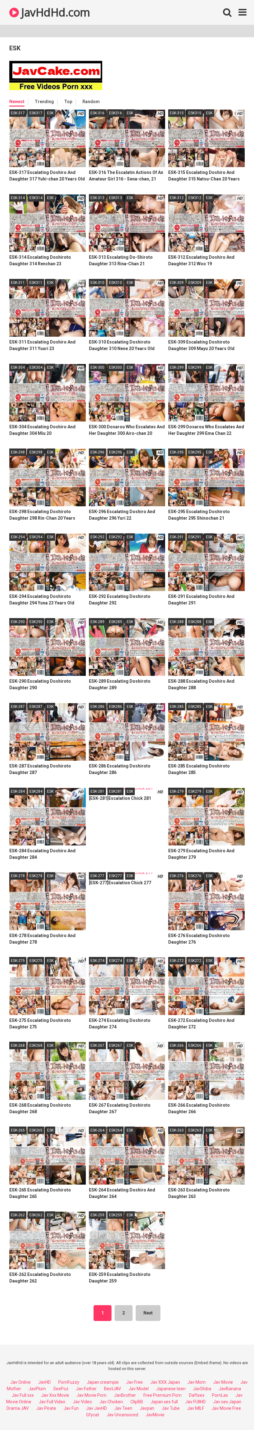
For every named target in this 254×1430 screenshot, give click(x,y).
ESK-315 (177, 113)
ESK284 (35, 791)
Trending (44, 101)
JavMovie (155, 1414)
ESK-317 (18, 113)
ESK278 (35, 876)
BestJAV (112, 1388)
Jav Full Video (52, 1401)
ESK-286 (97, 706)
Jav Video (82, 1401)
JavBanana (230, 1388)
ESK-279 (177, 791)
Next (148, 1312)
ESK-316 (97, 113)
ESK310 (115, 282)
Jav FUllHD (195, 1401)
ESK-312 (177, 198)
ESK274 (115, 961)
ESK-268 (18, 1045)
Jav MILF (195, 1408)
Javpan (147, 1408)
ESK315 (194, 113)
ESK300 (115, 367)
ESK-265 (18, 1130)
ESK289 (115, 622)
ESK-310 (97, 282)
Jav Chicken (111, 1401)
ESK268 (35, 1045)
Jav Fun (71, 1408)
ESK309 (194, 282)
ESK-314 (18, 198)
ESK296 (115, 452)
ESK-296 (97, 452)
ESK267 (115, 1045)
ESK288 (194, 622)
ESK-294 (18, 537)
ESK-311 (18, 282)
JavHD (44, 1382)
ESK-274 (97, 961)
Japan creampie (103, 1382)
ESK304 (35, 367)
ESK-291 (177, 537)
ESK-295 (177, 452)
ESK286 (115, 706)
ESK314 (35, 198)
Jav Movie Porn (92, 1395)
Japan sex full (164, 1401)
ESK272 (194, 961)
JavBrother (125, 1395)
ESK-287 (18, 706)
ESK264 (115, 1130)
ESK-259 (97, 1215)
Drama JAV (18, 1408)
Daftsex (196, 1395)
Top (68, 101)
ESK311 (35, 282)
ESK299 (194, 367)
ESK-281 (97, 791)
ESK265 (35, 1130)
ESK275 (35, 961)
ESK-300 (97, 367)
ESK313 (115, 198)
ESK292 (115, 537)
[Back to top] (233, 1411)
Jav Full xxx (23, 1395)
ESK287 (35, 706)
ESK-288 (177, 622)
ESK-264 (97, 1130)
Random (91, 101)
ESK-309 (177, 282)
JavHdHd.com (54, 12)
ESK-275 (18, 961)
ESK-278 (18, 876)
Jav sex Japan (227, 1401)
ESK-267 (97, 1045)
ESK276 (194, 876)
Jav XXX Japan (165, 1382)
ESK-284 (18, 791)
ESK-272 (177, 961)
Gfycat (92, 1414)
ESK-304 (18, 367)
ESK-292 (97, 537)
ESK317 (35, 113)
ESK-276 (177, 876)
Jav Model (139, 1388)
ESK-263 (177, 1130)
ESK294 (35, 537)
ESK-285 (177, 706)
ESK (50, 113)
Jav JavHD (96, 1408)
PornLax (220, 1395)
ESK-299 (177, 367)
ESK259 (115, 1215)
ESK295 (194, 452)
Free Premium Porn (162, 1395)
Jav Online (20, 1382)
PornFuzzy (68, 1382)
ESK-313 (97, 198)
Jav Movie (223, 1382)
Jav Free (134, 1382)
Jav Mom (196, 1382)
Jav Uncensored (122, 1414)
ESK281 (115, 791)
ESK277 (115, 876)
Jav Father (86, 1388)
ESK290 (35, 622)
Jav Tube (171, 1408)
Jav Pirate (46, 1408)
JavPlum (37, 1388)
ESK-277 (97, 876)
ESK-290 (18, 622)
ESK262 (35, 1215)
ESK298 (35, 452)
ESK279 (194, 791)
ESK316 (115, 113)
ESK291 (194, 537)
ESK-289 (97, 622)
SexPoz (60, 1388)
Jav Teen (123, 1408)
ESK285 (194, 706)
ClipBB (136, 1401)
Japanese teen (171, 1388)
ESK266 (194, 1045)
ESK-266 (177, 1045)
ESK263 (194, 1130)
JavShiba (202, 1388)
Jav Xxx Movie (55, 1395)
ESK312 (194, 198)
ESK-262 (18, 1215)
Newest (16, 101)
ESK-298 (18, 452)
